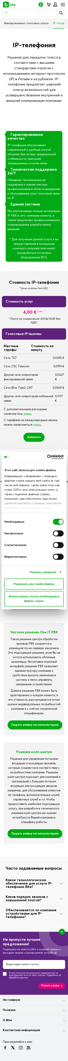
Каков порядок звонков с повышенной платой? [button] (27, 898)
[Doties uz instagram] (20, 1048)
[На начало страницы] (62, 932)
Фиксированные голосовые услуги (26, 23)
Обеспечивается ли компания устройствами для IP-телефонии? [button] (31, 914)
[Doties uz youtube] (28, 1048)
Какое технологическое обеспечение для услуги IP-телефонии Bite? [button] (29, 883)
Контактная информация (21, 1030)
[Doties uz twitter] (13, 1048)
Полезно (9, 1010)
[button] (42, 4)
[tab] (34, 883)
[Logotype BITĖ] (9, 5)
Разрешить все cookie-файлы (34, 584)
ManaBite (55, 4)
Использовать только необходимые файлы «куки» (34, 598)
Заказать (34, 437)
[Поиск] (61, 13)
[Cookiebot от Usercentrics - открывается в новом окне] (48, 457)
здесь (28, 413)
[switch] (58, 533)
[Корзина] (48, 4)
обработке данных (18, 978)
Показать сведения (42, 572)
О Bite (7, 1020)
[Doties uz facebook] (5, 1048)
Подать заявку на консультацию (35, 724)
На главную (11, 999)
